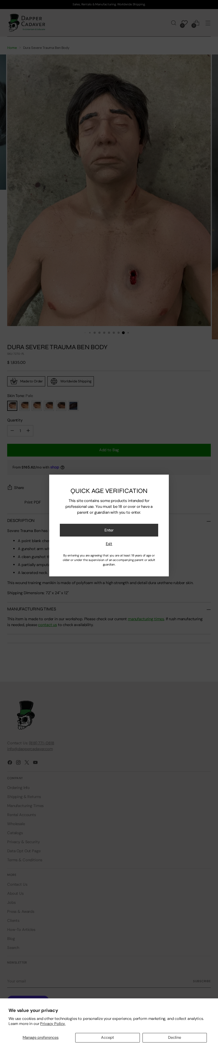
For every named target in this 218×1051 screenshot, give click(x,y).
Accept (107, 1037)
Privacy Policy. (52, 1023)
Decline (174, 1037)
